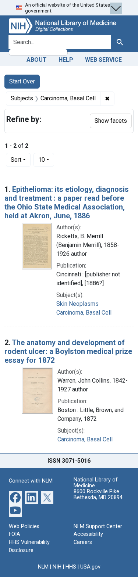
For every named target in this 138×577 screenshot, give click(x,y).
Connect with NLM (31, 481)
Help (66, 59)
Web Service (103, 59)
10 (46, 159)
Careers (83, 542)
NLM (43, 567)
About (36, 59)
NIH (57, 567)
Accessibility (88, 534)
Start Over (22, 81)
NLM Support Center (98, 526)
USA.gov (90, 567)
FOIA (14, 534)
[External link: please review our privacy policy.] (15, 496)
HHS (71, 567)
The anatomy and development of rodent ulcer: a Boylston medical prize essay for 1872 (68, 351)
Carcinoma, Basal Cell (84, 312)
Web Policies (24, 526)
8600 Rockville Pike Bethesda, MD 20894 (98, 494)
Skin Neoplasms (77, 303)
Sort (16, 159)
